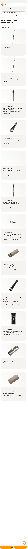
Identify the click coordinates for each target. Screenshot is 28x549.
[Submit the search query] (3, 8)
